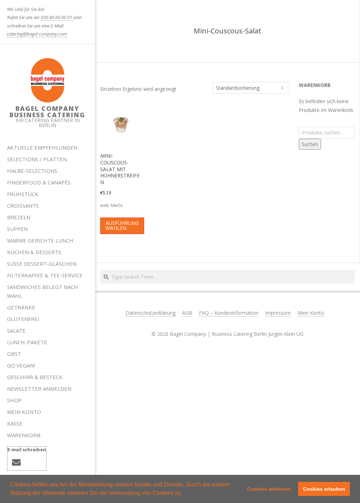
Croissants (23, 205)
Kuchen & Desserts (34, 252)
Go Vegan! (21, 365)
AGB (187, 312)
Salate (16, 330)
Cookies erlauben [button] (324, 489)
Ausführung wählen (122, 225)
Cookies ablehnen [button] (269, 489)
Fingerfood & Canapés (39, 182)
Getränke (21, 307)
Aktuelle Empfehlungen (42, 147)
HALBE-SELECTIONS (32, 170)
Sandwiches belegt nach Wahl (42, 291)
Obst (14, 353)
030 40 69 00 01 (57, 17)
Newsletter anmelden (39, 388)
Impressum (278, 312)
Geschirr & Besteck (35, 377)
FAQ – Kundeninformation (228, 312)
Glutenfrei (23, 318)
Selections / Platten (37, 159)
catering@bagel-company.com (37, 34)
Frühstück (22, 193)
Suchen (310, 144)
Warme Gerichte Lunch (40, 240)
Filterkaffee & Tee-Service (45, 275)
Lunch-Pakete (27, 342)
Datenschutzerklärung (150, 312)
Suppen (17, 228)
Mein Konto (24, 411)
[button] (185, 494)
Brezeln (18, 217)
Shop (14, 400)
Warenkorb (23, 435)
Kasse (14, 423)
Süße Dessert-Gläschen (41, 263)
